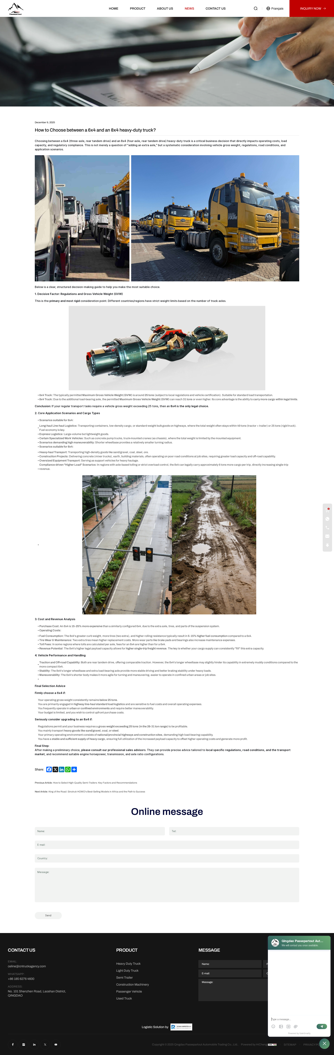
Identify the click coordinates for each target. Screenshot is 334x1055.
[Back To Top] (327, 545)
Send (48, 915)
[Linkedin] (34, 1044)
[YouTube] (56, 1044)
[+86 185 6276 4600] (327, 519)
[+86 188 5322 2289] (327, 527)
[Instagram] (23, 1044)
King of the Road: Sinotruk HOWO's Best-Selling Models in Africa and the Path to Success (97, 791)
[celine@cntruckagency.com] (327, 536)
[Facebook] (13, 1044)
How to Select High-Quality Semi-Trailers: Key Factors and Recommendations (95, 783)
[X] (45, 1044)
